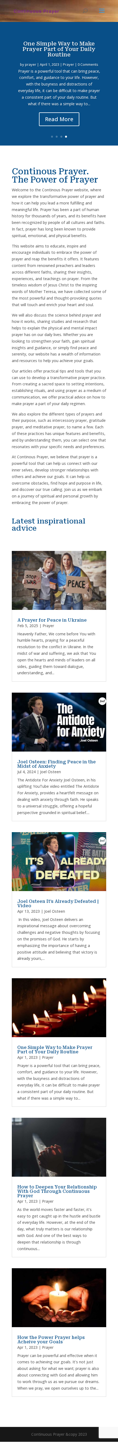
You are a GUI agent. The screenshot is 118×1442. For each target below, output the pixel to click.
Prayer (68, 64)
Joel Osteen (50, 771)
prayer (30, 64)
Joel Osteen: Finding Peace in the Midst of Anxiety (56, 764)
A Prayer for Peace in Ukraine (52, 620)
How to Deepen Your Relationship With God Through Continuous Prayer (57, 1191)
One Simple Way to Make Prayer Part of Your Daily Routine (59, 49)
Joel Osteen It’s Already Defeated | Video (58, 903)
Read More (59, 119)
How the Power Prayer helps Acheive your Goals (51, 1339)
